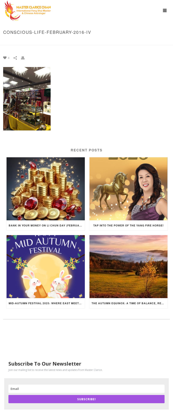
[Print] (25, 57)
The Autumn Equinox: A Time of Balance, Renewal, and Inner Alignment (130, 303)
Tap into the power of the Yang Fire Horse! (128, 225)
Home (68, 41)
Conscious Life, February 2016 (96, 41)
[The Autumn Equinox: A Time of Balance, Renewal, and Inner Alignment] (128, 266)
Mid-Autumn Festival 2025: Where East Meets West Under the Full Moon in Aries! (47, 303)
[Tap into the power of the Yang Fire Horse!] (128, 188)
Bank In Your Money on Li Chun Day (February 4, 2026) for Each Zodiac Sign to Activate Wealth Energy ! (47, 225)
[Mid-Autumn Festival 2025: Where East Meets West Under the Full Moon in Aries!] (46, 266)
